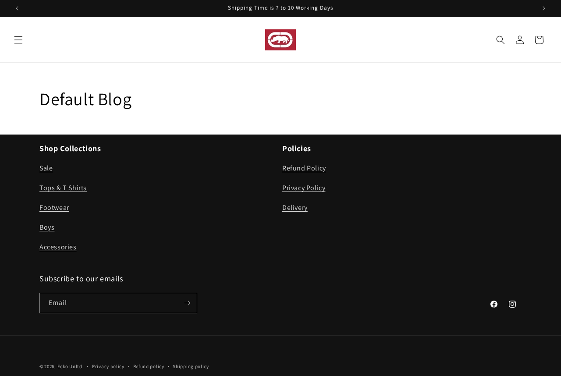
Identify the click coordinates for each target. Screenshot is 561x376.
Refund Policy (304, 168)
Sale (46, 168)
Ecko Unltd (69, 366)
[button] (18, 40)
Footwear (54, 207)
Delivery (295, 207)
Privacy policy (108, 366)
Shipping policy (191, 366)
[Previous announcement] (17, 8)
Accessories (58, 247)
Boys (46, 227)
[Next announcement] (544, 8)
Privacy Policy (303, 187)
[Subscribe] (187, 303)
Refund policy (148, 366)
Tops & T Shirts (63, 187)
